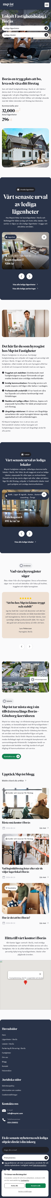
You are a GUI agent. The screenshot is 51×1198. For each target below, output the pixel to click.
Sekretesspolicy (39, 1165)
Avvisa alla (14, 1186)
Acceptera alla (35, 1186)
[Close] (40, 974)
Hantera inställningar (25, 1191)
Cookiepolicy (25, 1180)
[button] (47, 5)
